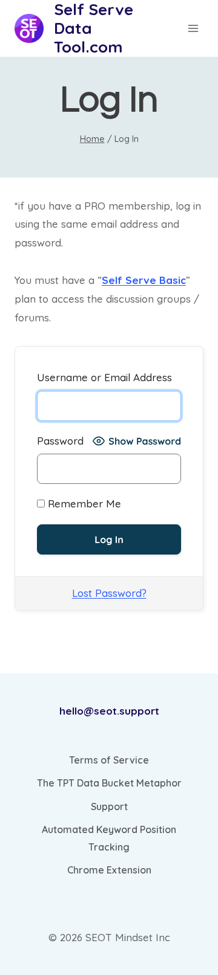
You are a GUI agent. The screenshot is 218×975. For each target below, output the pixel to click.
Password (60, 440)
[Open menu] (193, 28)
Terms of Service (109, 760)
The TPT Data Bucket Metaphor (109, 783)
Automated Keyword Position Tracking (109, 838)
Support (109, 806)
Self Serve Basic (144, 280)
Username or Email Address (104, 377)
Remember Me (83, 503)
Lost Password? (109, 593)
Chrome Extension (109, 870)
